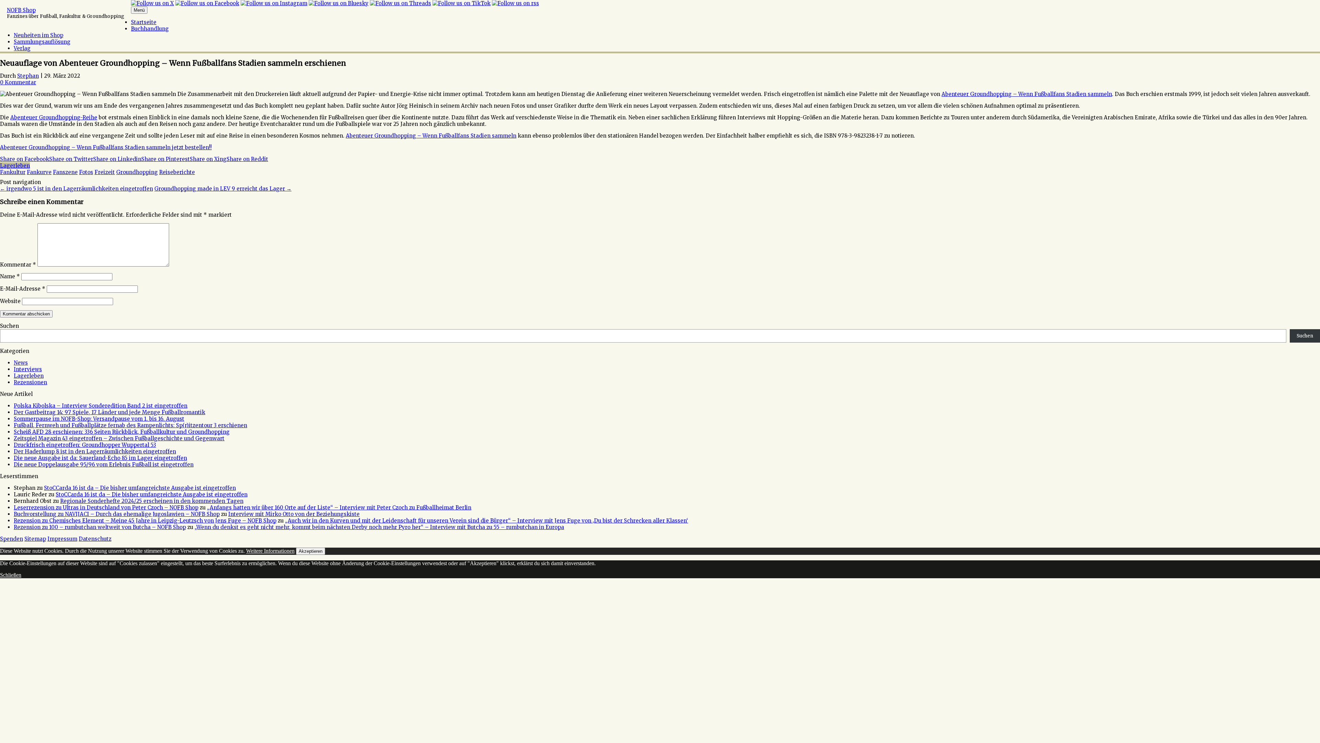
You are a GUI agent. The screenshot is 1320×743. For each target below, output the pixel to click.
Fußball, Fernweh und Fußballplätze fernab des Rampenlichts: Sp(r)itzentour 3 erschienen (130, 425)
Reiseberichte (177, 172)
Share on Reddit (247, 159)
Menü (139, 10)
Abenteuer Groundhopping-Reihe (53, 117)
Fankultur (12, 172)
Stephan (28, 76)
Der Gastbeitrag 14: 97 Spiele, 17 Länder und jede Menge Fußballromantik (109, 412)
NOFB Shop (21, 10)
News (21, 362)
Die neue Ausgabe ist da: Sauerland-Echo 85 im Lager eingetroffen (100, 458)
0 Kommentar (18, 82)
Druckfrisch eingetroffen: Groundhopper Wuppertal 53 (85, 445)
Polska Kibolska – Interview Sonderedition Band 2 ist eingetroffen (100, 405)
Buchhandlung (150, 28)
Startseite (143, 22)
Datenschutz (95, 539)
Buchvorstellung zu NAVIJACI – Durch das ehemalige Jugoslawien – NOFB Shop (117, 514)
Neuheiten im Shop (38, 35)
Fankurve (39, 172)
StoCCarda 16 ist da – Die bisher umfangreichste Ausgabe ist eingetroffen (140, 488)
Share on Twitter (71, 159)
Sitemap (35, 539)
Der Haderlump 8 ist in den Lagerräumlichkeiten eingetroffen (95, 451)
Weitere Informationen (270, 551)
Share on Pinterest (165, 159)
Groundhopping (137, 172)
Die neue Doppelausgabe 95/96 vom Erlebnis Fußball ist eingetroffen (104, 464)
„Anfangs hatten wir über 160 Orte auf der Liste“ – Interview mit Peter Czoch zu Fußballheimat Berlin (339, 507)
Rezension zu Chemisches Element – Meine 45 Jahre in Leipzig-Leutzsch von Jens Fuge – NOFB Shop (145, 520)
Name (10, 276)
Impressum (62, 539)
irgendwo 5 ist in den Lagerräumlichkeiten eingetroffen (76, 188)
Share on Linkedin (117, 159)
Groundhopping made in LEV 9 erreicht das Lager (223, 188)
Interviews (28, 369)
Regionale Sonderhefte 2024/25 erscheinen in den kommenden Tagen (151, 501)
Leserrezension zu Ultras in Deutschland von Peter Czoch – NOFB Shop (106, 507)
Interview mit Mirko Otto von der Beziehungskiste (294, 514)
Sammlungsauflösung (42, 42)
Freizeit (105, 172)
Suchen (9, 326)
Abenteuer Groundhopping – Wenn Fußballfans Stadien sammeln (1027, 94)
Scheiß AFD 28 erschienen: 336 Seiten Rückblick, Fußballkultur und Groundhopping (122, 432)
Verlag (22, 48)
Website (10, 301)
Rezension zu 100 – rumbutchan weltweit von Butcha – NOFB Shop (100, 527)
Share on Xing (208, 159)
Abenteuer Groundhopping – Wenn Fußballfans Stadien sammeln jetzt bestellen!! (106, 147)
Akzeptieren (310, 551)
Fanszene (65, 172)
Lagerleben (15, 165)
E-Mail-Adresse (22, 289)
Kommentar (18, 264)
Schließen (10, 575)
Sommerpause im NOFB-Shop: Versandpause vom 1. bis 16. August (99, 419)
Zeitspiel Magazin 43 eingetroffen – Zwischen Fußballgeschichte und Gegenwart (119, 438)
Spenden (11, 539)
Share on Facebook (24, 159)
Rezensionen (30, 382)
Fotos (86, 172)
